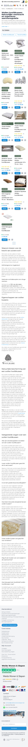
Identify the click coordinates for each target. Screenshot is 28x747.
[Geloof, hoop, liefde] (23, 739)
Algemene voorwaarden (8, 659)
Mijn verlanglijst (6, 650)
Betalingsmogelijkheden (9, 615)
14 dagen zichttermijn (8, 620)
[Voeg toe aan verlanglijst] (9, 72)
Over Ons (4, 654)
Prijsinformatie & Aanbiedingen (11, 613)
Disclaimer (5, 656)
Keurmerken (5, 638)
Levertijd (4, 618)
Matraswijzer (5, 634)
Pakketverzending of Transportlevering (13, 617)
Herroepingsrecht (7, 621)
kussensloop (21, 413)
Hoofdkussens (9, 8)
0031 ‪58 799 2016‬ (10, 705)
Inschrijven (14, 728)
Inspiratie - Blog (6, 639)
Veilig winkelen (6, 612)
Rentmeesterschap (7, 642)
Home (3, 8)
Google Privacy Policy (8, 734)
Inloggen (4, 648)
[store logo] (8, 5)
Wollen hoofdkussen (8, 34)
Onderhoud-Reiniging (8, 636)
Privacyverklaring (6, 657)
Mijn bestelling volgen (8, 651)
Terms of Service (19, 734)
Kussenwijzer (5, 633)
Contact (6, 693)
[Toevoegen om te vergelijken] (12, 72)
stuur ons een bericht (11, 707)
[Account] (23, 5)
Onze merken (12, 654)
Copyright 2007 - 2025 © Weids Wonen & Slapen (13, 740)
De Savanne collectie (8, 641)
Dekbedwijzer (6, 631)
